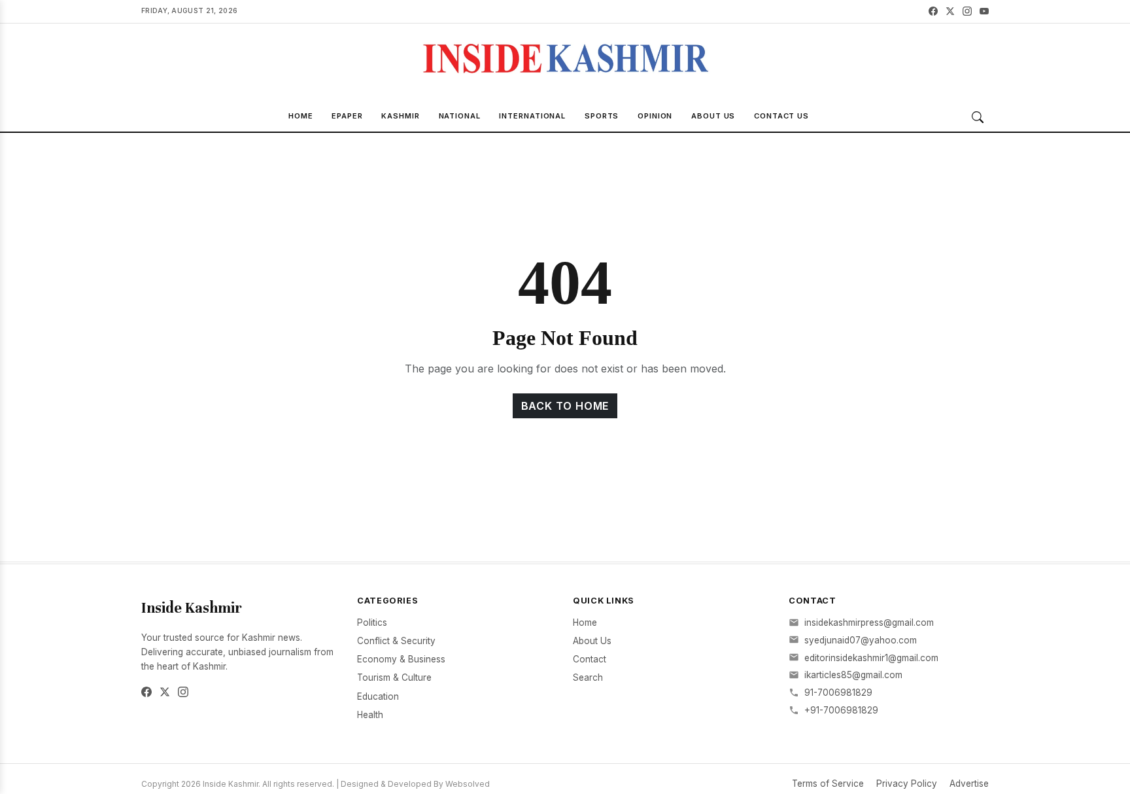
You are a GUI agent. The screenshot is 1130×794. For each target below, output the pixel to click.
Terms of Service (828, 783)
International (532, 115)
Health (370, 715)
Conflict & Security (396, 641)
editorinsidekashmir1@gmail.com (871, 658)
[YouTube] (984, 11)
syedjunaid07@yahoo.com (860, 640)
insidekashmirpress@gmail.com (869, 622)
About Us (713, 115)
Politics (372, 622)
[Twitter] (950, 11)
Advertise (969, 783)
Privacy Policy (906, 783)
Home (300, 115)
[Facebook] (933, 11)
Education (378, 696)
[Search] (978, 117)
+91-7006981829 (841, 710)
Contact (589, 659)
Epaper (347, 115)
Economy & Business (401, 659)
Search (588, 677)
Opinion (655, 115)
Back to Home (565, 405)
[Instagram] (967, 11)
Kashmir (400, 115)
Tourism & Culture (394, 677)
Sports (602, 115)
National (460, 115)
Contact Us (781, 115)
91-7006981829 (838, 692)
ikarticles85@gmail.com (853, 675)
